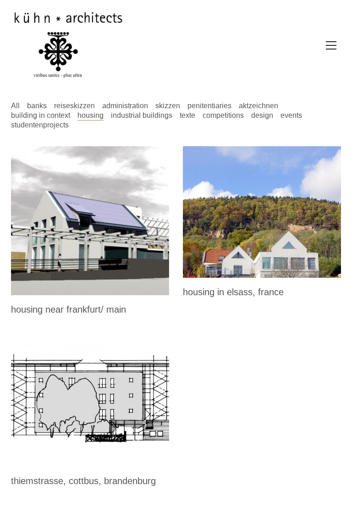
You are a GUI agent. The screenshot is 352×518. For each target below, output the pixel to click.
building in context (40, 115)
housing (90, 115)
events (291, 115)
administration (125, 106)
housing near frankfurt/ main (68, 309)
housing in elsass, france (233, 292)
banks (37, 106)
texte (187, 115)
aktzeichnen (258, 106)
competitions (223, 115)
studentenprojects (40, 125)
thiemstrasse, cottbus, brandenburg (83, 481)
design (262, 115)
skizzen (167, 106)
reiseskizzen (74, 106)
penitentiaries (209, 106)
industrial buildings (141, 115)
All (15, 106)
